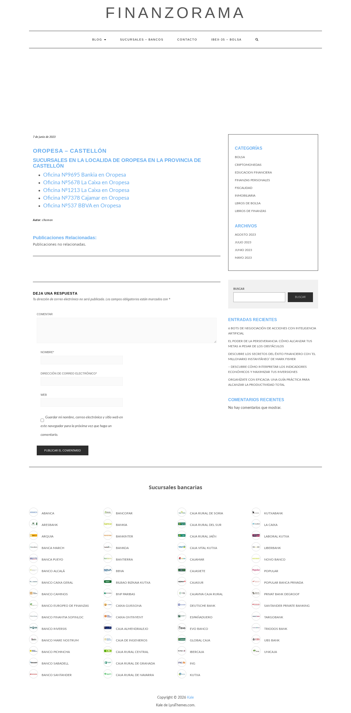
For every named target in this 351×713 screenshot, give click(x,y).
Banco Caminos (55, 594)
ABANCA (48, 513)
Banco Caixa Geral (57, 582)
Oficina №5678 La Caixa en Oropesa (86, 182)
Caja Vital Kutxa (203, 548)
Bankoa (122, 548)
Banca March (53, 548)
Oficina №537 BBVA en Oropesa (82, 205)
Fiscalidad (243, 187)
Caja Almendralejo (132, 628)
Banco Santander (57, 675)
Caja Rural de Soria (206, 513)
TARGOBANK (273, 617)
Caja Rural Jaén (203, 536)
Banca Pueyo (52, 559)
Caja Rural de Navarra (135, 675)
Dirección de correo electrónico (69, 373)
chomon (47, 220)
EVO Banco (199, 628)
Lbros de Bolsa (248, 203)
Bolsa (240, 157)
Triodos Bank (275, 628)
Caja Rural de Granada (135, 663)
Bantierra (124, 559)
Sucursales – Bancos (141, 39)
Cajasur (197, 582)
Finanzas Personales (252, 180)
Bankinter (124, 536)
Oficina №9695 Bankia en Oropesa (84, 175)
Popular (271, 571)
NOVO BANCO (274, 559)
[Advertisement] (175, 87)
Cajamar (197, 559)
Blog (98, 39)
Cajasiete (197, 571)
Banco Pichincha (56, 651)
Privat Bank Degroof (282, 594)
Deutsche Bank (202, 605)
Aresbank (50, 524)
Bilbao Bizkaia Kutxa (133, 582)
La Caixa (271, 524)
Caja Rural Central (132, 651)
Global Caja (200, 640)
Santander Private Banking (287, 605)
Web (44, 394)
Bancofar (124, 513)
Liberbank (272, 548)
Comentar (45, 314)
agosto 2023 (245, 234)
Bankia (121, 524)
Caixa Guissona (129, 605)
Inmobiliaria (245, 195)
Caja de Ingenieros (131, 640)
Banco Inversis (54, 628)
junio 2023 (243, 250)
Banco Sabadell (55, 663)
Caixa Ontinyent (129, 617)
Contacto (187, 39)
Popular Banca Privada (283, 582)
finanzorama (175, 12)
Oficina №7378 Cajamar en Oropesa (86, 198)
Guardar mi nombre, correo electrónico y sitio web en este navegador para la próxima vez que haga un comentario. (82, 426)
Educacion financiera (253, 172)
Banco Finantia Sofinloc (63, 617)
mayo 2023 (243, 257)
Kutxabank (273, 513)
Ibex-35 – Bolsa (226, 39)
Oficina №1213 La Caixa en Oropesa (86, 190)
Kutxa (195, 675)
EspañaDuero (201, 617)
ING (192, 663)
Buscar (238, 288)
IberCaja (197, 651)
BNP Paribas (125, 594)
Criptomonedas (248, 164)
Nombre (47, 352)
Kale (190, 697)
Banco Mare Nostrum (60, 640)
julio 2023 (243, 242)
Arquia (47, 536)
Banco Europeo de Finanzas (65, 605)
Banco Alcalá (53, 571)
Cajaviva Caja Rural (206, 594)
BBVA (120, 571)
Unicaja (270, 651)
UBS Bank (272, 640)
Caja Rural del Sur (205, 524)
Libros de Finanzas (250, 211)
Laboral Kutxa (276, 536)
